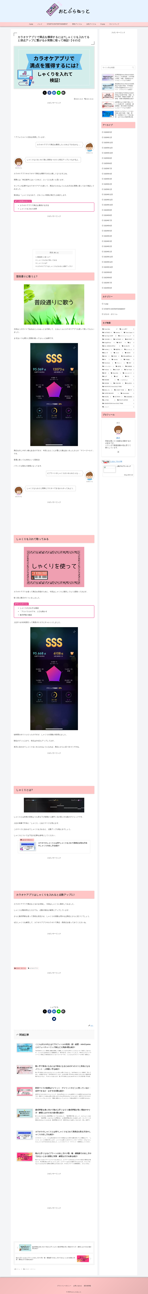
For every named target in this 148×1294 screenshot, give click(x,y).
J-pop (106, 304)
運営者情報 (87, 1286)
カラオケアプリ (34, 968)
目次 (51, 253)
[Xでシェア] (45, 93)
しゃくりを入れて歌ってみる (47, 260)
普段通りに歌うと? (43, 257)
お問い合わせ (77, 1286)
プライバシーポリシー (64, 1286)
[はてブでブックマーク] (54, 93)
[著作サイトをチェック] (54, 1019)
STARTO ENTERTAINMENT (114, 309)
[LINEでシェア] (59, 93)
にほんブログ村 (116, 461)
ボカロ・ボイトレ (21, 968)
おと (118, 438)
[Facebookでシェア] (49, 93)
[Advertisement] (54, 119)
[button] (63, 93)
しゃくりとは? (42, 263)
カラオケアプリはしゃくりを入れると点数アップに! (54, 266)
